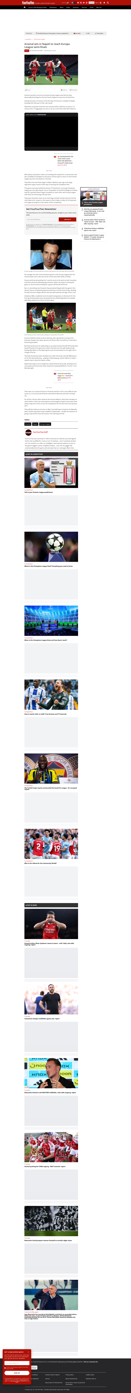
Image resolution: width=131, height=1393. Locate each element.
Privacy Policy (23, 1379)
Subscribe (91, 2)
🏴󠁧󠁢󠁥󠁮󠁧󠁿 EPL (88, 33)
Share (28, 90)
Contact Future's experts (52, 1375)
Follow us (65, 90)
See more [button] (49, 170)
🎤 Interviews (99, 33)
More (98, 7)
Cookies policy (90, 1375)
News (61, 7)
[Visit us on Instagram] (81, 3)
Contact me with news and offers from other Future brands (17, 1367)
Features (76, 7)
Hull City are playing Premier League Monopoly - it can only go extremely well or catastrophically (94, 212)
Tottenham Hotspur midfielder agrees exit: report (94, 229)
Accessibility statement (32, 1379)
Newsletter (53, 7)
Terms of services (47, 224)
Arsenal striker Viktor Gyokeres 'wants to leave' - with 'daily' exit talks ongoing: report (94, 221)
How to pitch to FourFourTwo (53, 1382)
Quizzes (84, 7)
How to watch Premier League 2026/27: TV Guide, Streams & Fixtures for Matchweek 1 (94, 237)
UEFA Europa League (39, 39)
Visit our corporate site (91, 1362)
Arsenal (27, 424)
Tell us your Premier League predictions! (93, 203)
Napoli (35, 424)
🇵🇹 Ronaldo (77, 33)
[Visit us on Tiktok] (87, 3)
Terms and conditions (31, 1375)
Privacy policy (70, 1375)
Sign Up (17, 1373)
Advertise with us (91, 1379)
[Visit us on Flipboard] (84, 3)
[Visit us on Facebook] (72, 3)
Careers (47, 1379)
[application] (51, 132)
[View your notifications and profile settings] (104, 2)
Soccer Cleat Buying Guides (37, 7)
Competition (28, 39)
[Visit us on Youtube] (78, 3)
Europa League (45, 424)
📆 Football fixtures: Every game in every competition (52, 33)
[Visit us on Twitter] (75, 3)
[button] (108, 3)
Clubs (91, 7)
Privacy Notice (30, 226)
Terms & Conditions (15, 1381)
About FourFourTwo (71, 1379)
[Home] (24, 7)
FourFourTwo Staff (37, 50)
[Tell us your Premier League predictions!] (93, 199)
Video (68, 7)
